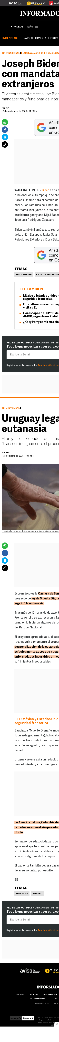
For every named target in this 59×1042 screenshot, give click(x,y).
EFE (8, 453)
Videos (18, 27)
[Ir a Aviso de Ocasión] (30, 968)
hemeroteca (42, 1004)
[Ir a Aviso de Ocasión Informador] (15, 1)
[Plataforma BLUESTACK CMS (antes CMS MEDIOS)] (28, 1017)
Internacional (11, 53)
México (34, 994)
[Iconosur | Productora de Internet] (16, 1017)
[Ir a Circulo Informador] (34, 1)
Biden (45, 190)
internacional (51, 994)
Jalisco (20, 994)
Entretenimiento (39, 999)
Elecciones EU (24, 275)
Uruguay (37, 894)
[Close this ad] (56, 1024)
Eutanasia (22, 894)
